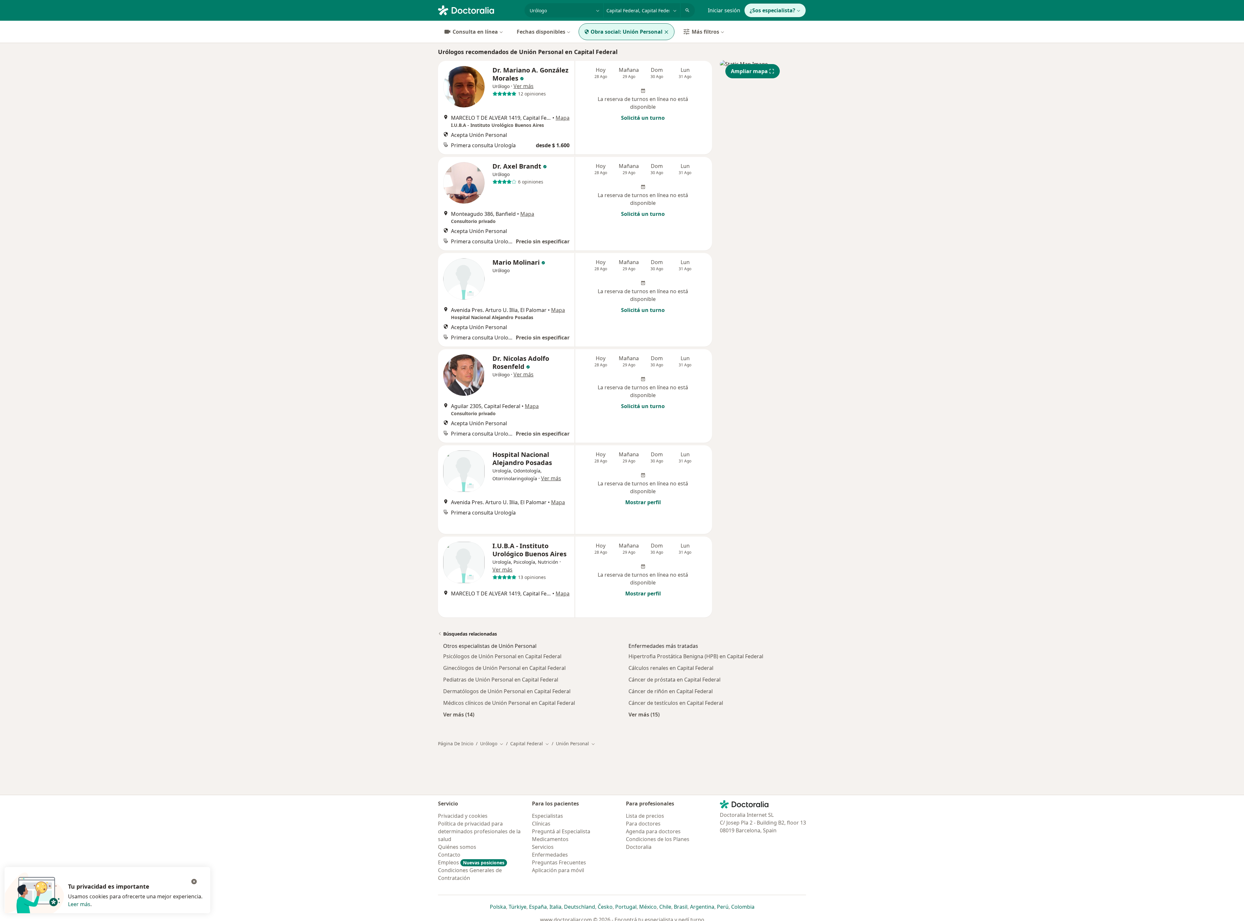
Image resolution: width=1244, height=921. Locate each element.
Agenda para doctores (653, 831)
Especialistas (547, 815)
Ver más (523, 86)
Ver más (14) (458, 714)
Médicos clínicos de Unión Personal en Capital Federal (509, 702)
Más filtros (705, 31)
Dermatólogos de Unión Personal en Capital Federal (506, 691)
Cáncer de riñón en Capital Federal (670, 691)
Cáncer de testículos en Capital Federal (675, 702)
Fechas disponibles (541, 31)
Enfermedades (550, 854)
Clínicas (541, 823)
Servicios (543, 846)
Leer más (79, 904)
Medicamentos (550, 839)
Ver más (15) (644, 714)
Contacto (449, 854)
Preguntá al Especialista (561, 831)
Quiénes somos (457, 846)
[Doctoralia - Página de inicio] (478, 9)
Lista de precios (645, 815)
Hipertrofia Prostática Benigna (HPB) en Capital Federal (695, 656)
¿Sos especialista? (772, 10)
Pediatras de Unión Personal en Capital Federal (500, 679)
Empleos (471, 862)
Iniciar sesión (724, 10)
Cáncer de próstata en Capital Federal (674, 679)
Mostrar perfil (643, 502)
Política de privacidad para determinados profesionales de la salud (479, 831)
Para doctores (643, 823)
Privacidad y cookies (463, 815)
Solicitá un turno (643, 117)
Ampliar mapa (749, 71)
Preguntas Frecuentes (559, 862)
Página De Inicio (455, 743)
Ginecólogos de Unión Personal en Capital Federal (504, 667)
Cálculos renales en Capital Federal (670, 667)
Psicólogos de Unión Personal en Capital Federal (502, 656)
